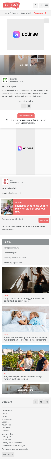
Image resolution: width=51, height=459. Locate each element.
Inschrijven (7, 454)
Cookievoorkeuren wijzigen (13, 445)
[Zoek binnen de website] (35, 5)
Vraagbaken (7, 419)
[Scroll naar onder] (46, 20)
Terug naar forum (11, 248)
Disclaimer (6, 439)
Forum (15, 13)
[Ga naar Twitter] (41, 401)
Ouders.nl (7, 401)
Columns (5, 422)
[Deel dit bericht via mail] (28, 106)
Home (6, 13)
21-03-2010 (13, 81)
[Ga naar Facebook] (35, 401)
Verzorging (18, 202)
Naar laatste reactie (26, 116)
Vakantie (7, 374)
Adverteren (6, 425)
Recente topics (10, 252)
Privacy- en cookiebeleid (12, 442)
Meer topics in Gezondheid (15, 257)
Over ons (5, 430)
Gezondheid (26, 13)
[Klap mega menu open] (46, 5)
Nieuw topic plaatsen (13, 262)
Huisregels (6, 436)
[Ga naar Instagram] (46, 401)
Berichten (6, 427)
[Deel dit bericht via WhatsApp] (23, 106)
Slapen (6, 296)
